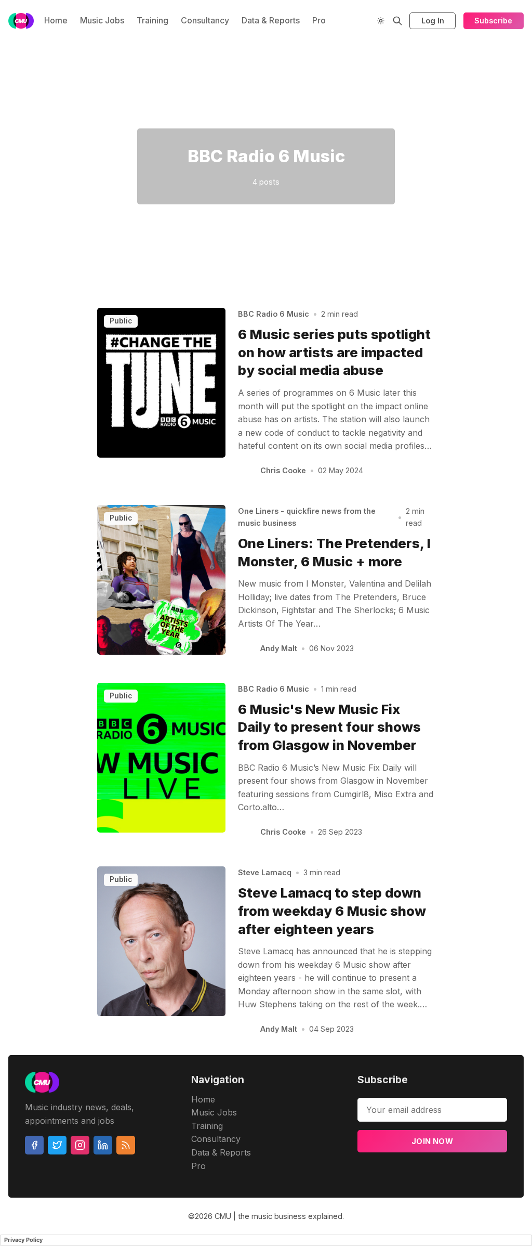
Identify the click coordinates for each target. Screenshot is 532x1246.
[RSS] (125, 1145)
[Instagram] (80, 1145)
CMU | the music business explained (278, 1216)
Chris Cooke (283, 470)
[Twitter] (57, 1145)
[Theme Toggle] (381, 20)
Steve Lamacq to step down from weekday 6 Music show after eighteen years (332, 911)
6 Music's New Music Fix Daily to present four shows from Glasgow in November (329, 727)
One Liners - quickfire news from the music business (307, 517)
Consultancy (205, 20)
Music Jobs (102, 20)
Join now (432, 1141)
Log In (432, 20)
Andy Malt (278, 648)
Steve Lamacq (264, 872)
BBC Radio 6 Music (273, 313)
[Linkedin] (103, 1145)
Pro (319, 20)
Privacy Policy (23, 1239)
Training (152, 20)
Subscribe (493, 20)
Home (56, 20)
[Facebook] (34, 1145)
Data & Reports (271, 20)
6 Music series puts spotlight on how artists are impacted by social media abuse (334, 352)
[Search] (397, 20)
